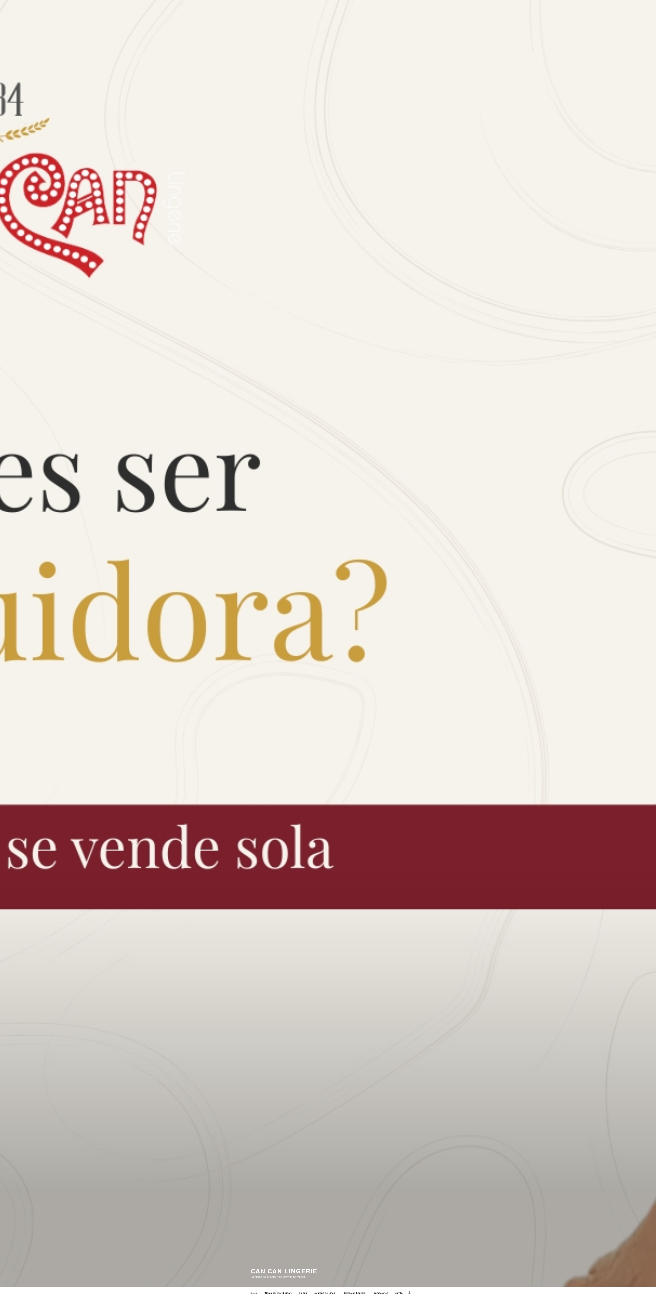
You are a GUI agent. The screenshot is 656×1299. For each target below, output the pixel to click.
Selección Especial (355, 1293)
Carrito (399, 1293)
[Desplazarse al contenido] (409, 1293)
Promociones (380, 1293)
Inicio (253, 1293)
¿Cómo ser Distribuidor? (278, 1293)
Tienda (303, 1293)
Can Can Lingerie (284, 1270)
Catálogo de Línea (324, 1293)
